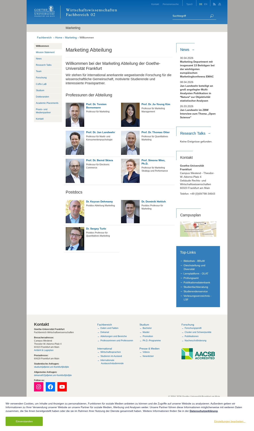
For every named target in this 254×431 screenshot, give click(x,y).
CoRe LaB (41, 84)
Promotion (148, 336)
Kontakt (155, 4)
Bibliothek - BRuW (194, 260)
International (104, 348)
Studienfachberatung (196, 286)
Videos (146, 352)
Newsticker (148, 356)
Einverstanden (24, 421)
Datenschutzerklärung (204, 410)
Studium (40, 90)
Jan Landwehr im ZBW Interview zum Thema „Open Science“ (198, 113)
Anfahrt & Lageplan (44, 350)
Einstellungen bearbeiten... (230, 421)
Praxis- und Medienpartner (43, 111)
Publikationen (192, 336)
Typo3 (189, 4)
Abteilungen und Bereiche (113, 336)
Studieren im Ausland (111, 356)
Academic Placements (47, 103)
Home (58, 37)
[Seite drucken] (220, 3)
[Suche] (211, 15)
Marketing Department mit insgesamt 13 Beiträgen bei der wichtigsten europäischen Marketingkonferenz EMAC (197, 69)
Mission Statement (45, 52)
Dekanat (104, 332)
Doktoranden (42, 96)
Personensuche (171, 4)
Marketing (71, 37)
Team (38, 71)
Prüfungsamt (191, 278)
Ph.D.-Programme (152, 340)
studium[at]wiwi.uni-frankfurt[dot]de (51, 367)
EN (205, 4)
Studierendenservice (196, 291)
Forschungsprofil (193, 328)
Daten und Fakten (109, 328)
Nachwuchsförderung (195, 340)
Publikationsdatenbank (197, 282)
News (39, 58)
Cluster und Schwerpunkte (198, 332)
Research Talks (44, 65)
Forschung (41, 77)
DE (200, 4)
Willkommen (87, 37)
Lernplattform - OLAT (196, 273)
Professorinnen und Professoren (116, 340)
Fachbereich (44, 37)
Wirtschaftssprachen (110, 352)
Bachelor (147, 328)
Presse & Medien (149, 348)
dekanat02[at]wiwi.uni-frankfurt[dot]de (53, 375)
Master (146, 332)
